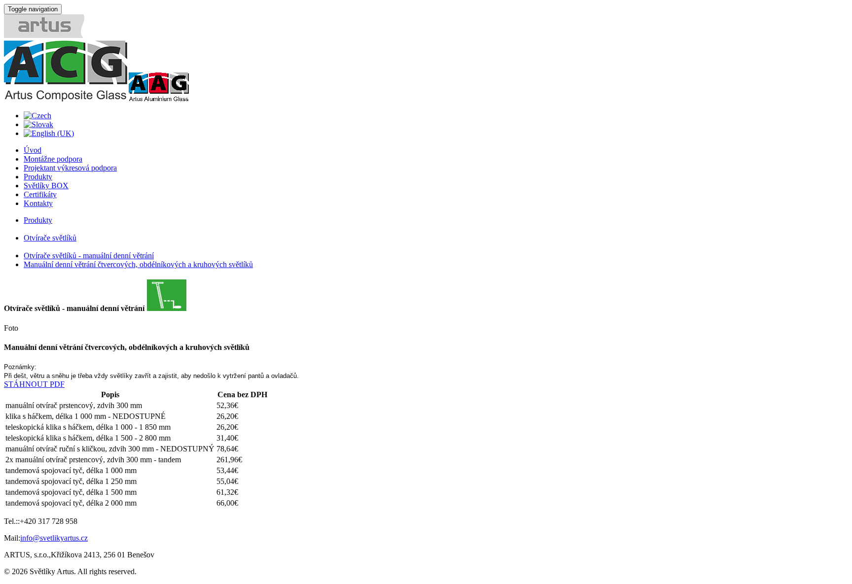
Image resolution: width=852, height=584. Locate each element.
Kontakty (38, 203)
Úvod (32, 150)
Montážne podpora (53, 159)
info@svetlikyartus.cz (54, 538)
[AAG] (158, 99)
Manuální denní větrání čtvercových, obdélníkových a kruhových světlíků (138, 264)
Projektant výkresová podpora (70, 168)
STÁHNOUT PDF (34, 384)
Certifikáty (40, 194)
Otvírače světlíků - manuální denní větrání (89, 255)
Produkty (38, 176)
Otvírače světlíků (50, 238)
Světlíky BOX (46, 185)
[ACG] (65, 99)
